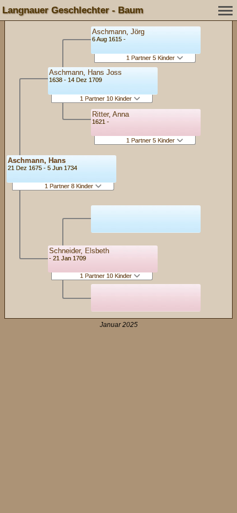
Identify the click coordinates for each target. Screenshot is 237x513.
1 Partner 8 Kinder (70, 186)
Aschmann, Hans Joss (85, 72)
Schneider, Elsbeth (79, 251)
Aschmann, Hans (37, 160)
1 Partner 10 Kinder (106, 98)
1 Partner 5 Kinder (151, 57)
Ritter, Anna (110, 114)
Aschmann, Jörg (118, 32)
